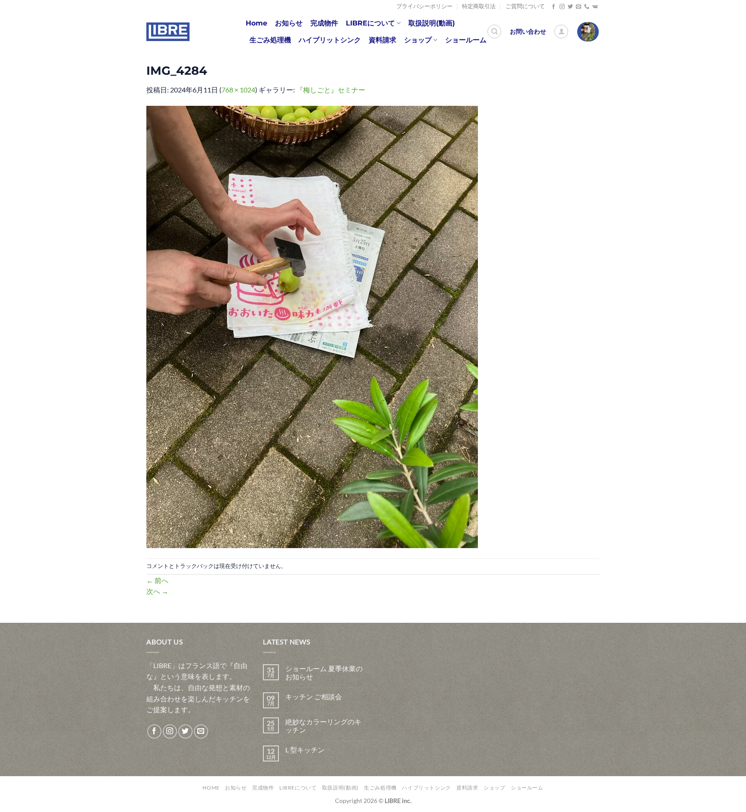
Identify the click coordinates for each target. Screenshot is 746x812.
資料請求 (382, 40)
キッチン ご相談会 (313, 696)
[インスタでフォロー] (562, 7)
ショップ (418, 40)
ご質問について (525, 6)
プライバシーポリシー (424, 6)
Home (256, 23)
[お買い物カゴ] (588, 31)
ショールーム (466, 40)
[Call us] (586, 7)
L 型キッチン (305, 749)
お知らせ (289, 23)
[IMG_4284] (312, 326)
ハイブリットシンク (330, 40)
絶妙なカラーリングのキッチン (323, 725)
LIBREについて (370, 23)
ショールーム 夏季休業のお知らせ (324, 672)
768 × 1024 (238, 90)
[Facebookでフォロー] (553, 7)
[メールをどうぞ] (578, 7)
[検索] (494, 31)
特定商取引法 (479, 6)
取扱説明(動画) (431, 23)
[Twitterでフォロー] (570, 7)
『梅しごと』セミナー (330, 90)
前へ (157, 580)
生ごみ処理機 (270, 40)
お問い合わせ (528, 31)
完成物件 (324, 23)
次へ (157, 591)
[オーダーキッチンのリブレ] (168, 31)
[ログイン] (561, 31)
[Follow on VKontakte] (595, 7)
